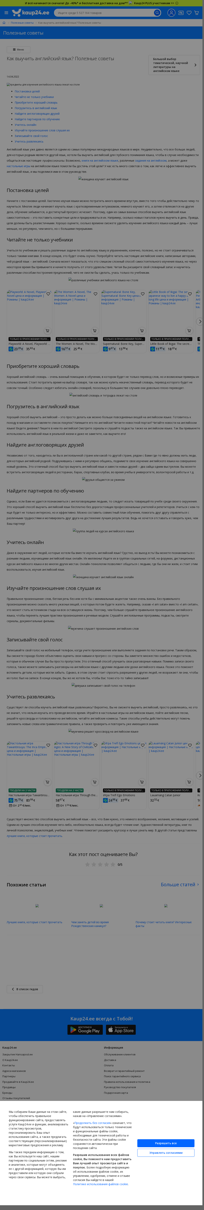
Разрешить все (163, 1141)
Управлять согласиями (163, 1150)
